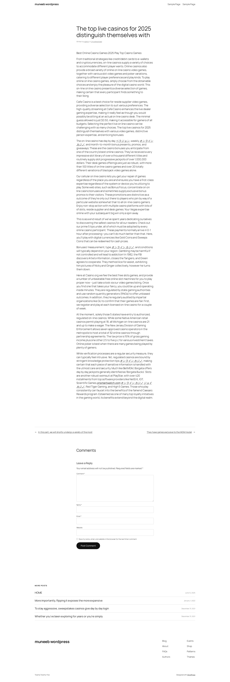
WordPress (191, 675)
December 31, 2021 (188, 608)
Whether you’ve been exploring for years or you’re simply (69, 616)
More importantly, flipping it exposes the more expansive (68, 600)
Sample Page (174, 4)
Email (78, 516)
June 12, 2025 (190, 593)
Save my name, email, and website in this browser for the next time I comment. (108, 539)
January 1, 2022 (189, 600)
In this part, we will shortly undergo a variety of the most (65, 432)
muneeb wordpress (47, 4)
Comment (80, 473)
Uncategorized (96, 41)
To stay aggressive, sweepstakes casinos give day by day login (72, 608)
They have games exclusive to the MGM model (169, 432)
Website (79, 527)
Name (79, 505)
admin (86, 41)
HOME (38, 592)
